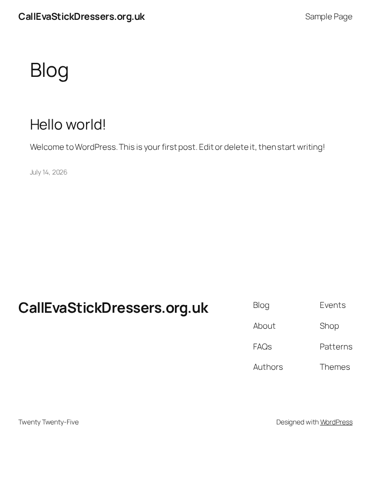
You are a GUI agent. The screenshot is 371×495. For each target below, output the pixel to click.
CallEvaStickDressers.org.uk (81, 16)
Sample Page (329, 16)
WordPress (336, 421)
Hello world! (68, 124)
